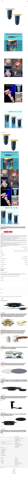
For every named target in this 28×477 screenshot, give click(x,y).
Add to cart (6, 231)
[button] (3, 313)
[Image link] (5, 446)
